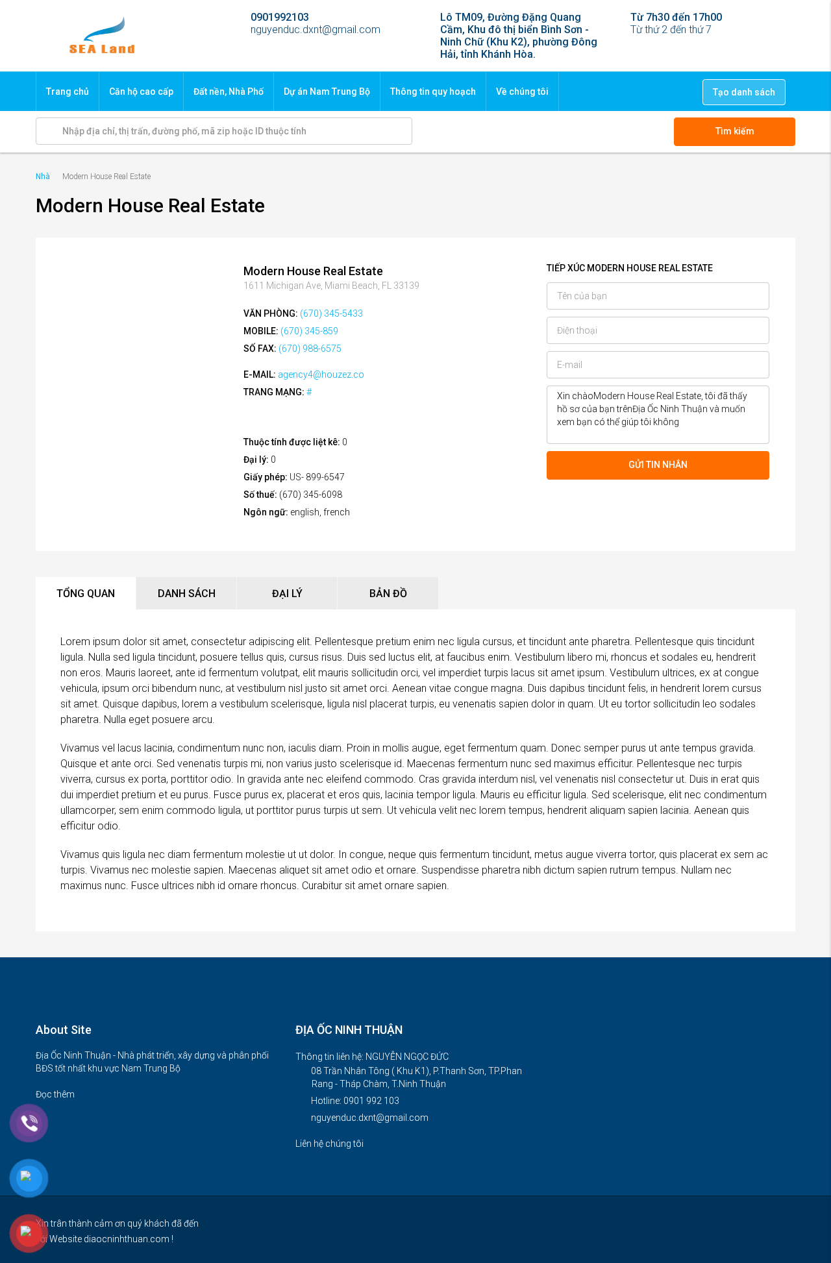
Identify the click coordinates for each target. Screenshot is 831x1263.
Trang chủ (67, 91)
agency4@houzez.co (321, 374)
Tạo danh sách (744, 92)
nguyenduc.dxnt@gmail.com (369, 1117)
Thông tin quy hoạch (433, 91)
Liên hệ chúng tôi (330, 1143)
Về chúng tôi (522, 91)
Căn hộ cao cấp (141, 91)
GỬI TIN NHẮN (658, 465)
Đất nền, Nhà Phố (228, 91)
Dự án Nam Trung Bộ (327, 91)
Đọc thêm (56, 1094)
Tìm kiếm (734, 131)
